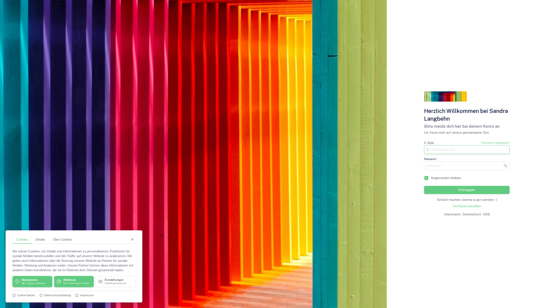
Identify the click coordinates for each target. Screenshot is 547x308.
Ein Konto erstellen (467, 206)
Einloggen (467, 190)
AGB (486, 214)
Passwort (430, 159)
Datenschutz (471, 214)
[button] (32, 281)
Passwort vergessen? (495, 142)
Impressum (452, 214)
